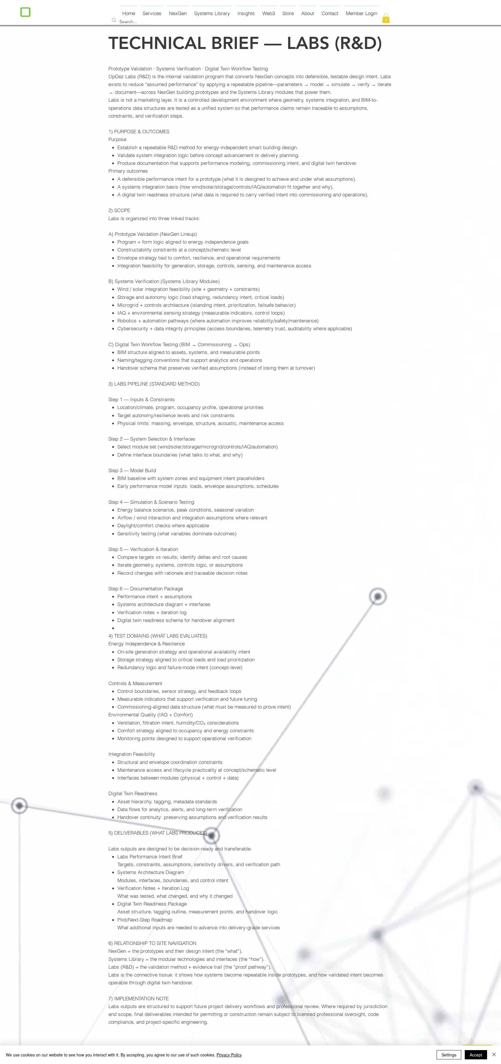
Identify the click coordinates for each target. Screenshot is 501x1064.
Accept (476, 1055)
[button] (177, 11)
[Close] (494, 1054)
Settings (449, 1055)
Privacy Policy (229, 1055)
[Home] (25, 12)
